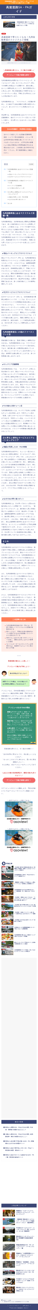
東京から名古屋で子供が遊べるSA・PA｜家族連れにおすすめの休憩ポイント (19, 1142)
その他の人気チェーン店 (16, 188)
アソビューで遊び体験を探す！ (19, 75)
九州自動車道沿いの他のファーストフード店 (20, 182)
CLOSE (31, 164)
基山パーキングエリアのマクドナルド (21, 174)
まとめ (10, 203)
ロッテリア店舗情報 (15, 185)
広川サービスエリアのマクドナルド (20, 176)
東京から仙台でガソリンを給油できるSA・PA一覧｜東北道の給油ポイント (19, 1156)
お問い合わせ (26, 1305)
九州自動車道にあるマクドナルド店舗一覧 (20, 170)
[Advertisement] (19, 1038)
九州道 (3, 33)
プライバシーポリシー (14, 1305)
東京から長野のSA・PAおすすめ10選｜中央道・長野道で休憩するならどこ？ (19, 1128)
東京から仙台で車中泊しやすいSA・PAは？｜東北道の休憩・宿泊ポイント (19, 1149)
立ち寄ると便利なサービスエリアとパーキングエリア (20, 193)
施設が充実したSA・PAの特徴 (18, 197)
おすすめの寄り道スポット (17, 199)
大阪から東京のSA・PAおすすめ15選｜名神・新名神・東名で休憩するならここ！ (19, 1135)
